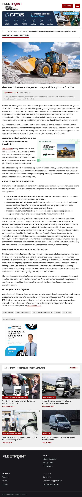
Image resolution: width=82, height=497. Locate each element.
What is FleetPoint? (50, 459)
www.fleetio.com (34, 306)
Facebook (5, 477)
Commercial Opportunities (52, 481)
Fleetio (58, 312)
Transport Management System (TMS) (21, 99)
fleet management (23, 312)
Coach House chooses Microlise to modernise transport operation (56, 402)
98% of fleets (7, 148)
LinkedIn (5, 484)
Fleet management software (42, 312)
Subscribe (67, 6)
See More (74, 368)
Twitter (4, 481)
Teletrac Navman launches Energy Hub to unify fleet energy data (19, 438)
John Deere (67, 312)
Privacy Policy (48, 463)
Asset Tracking (8, 312)
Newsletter (63, 97)
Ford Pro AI (46, 433)
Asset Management (13, 97)
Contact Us (47, 477)
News (56, 97)
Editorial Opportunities (51, 484)
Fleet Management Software (17, 31)
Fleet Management (27, 97)
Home (4, 31)
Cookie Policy (48, 466)
